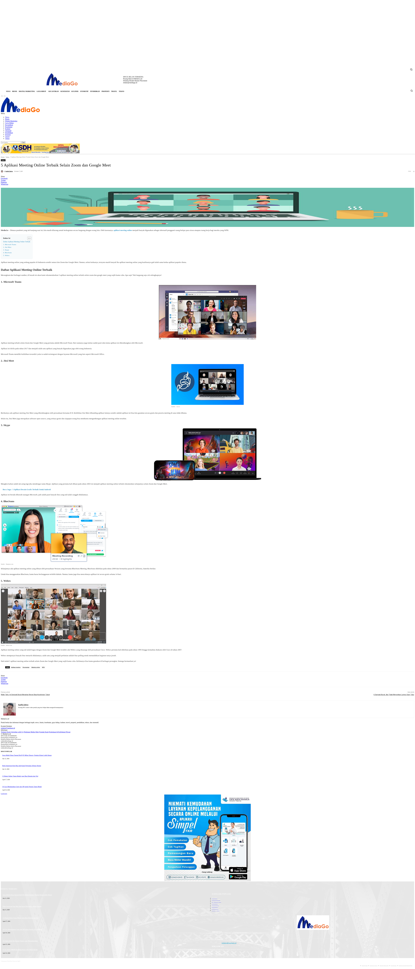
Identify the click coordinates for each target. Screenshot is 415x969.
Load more (4, 793)
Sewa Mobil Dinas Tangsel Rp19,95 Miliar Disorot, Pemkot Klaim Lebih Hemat (27, 755)
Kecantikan (9, 125)
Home (3, 157)
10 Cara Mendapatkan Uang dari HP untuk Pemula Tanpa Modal (22, 787)
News (7, 117)
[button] (411, 90)
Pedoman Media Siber (31, 732)
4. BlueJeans (7, 252)
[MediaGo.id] (20, 111)
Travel (7, 137)
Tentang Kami (6, 732)
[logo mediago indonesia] (62, 79)
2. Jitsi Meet (7, 247)
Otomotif (8, 131)
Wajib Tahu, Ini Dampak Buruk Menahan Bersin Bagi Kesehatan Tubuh (25, 695)
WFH (43, 667)
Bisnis (7, 119)
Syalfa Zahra (9, 171)
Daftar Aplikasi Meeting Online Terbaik (16, 242)
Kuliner (7, 129)
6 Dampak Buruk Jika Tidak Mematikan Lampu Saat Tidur (394, 695)
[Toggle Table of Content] (28, 238)
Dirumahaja (26, 667)
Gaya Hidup (9, 123)
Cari (23, 142)
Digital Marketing (11, 121)
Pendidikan (9, 133)
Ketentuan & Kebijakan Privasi (59, 732)
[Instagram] (398, 68)
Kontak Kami (44, 732)
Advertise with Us (17, 732)
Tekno (7, 138)
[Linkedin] (401, 68)
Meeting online (35, 667)
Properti (8, 135)
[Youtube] (407, 68)
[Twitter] (404, 68)
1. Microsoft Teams (9, 244)
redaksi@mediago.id (8, 728)
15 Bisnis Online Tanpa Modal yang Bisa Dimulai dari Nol (20, 776)
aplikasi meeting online (123, 230)
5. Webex (6, 255)
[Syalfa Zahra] (2, 171)
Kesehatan (8, 127)
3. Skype (6, 250)
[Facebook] (395, 68)
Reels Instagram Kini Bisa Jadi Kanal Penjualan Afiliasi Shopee (21, 766)
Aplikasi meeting (15, 667)
